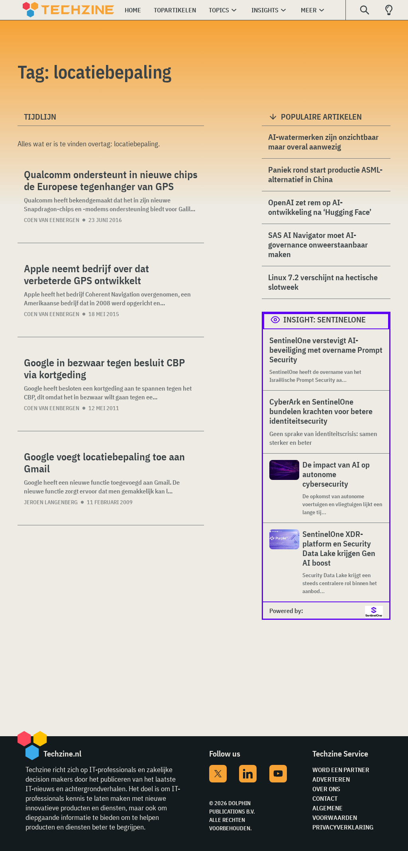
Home (133, 10)
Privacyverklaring (342, 827)
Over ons (326, 789)
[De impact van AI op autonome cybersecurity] (284, 488)
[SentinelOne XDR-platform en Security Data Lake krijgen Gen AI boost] (284, 562)
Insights (265, 10)
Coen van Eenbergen (51, 220)
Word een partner (340, 770)
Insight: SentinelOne (324, 319)
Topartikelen (175, 10)
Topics (219, 10)
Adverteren (331, 779)
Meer (309, 10)
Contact (324, 798)
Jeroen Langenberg (51, 502)
